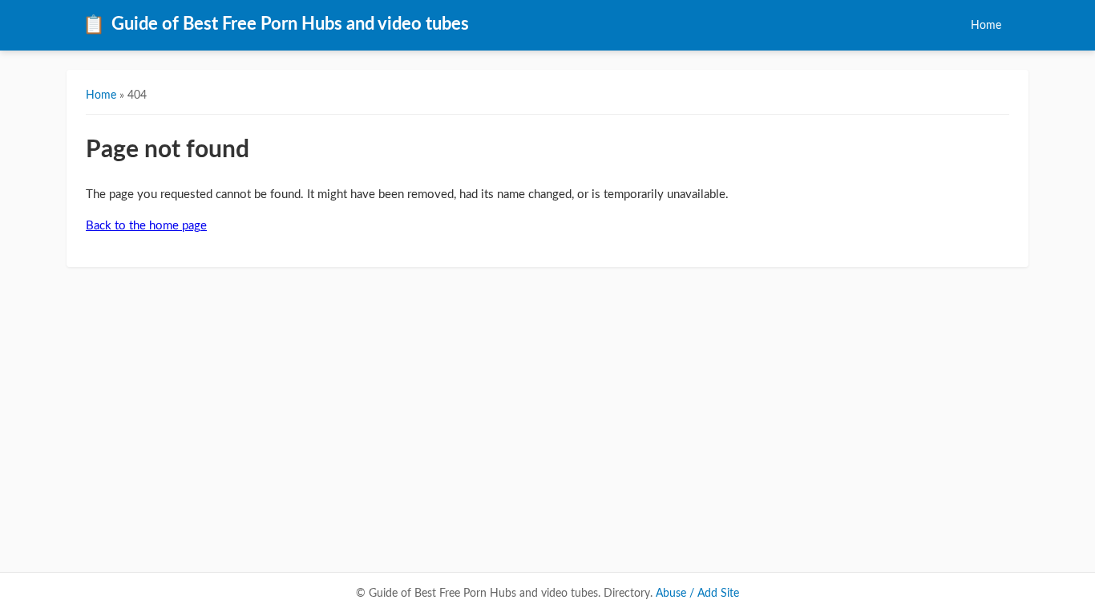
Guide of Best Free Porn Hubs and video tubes (276, 25)
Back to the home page (146, 226)
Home (986, 25)
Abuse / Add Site (697, 593)
